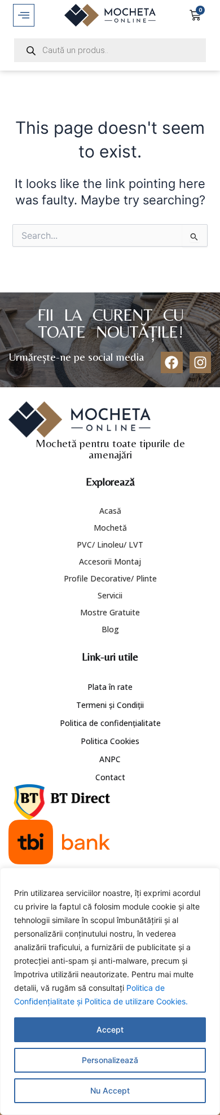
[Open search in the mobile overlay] (110, 50)
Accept (110, 1029)
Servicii (110, 595)
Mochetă (110, 527)
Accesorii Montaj (110, 561)
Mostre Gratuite (110, 612)
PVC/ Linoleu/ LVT (110, 544)
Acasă (110, 510)
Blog (110, 629)
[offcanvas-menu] (23, 15)
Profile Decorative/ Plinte (110, 578)
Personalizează (110, 1060)
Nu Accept (110, 1090)
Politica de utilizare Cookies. (136, 1001)
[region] (110, 991)
